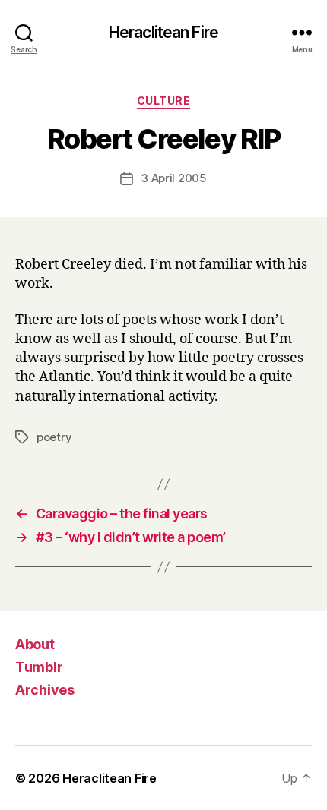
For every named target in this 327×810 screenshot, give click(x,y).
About (35, 644)
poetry (54, 437)
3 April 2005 (174, 178)
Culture (164, 100)
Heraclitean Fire (163, 32)
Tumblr (38, 667)
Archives (45, 690)
